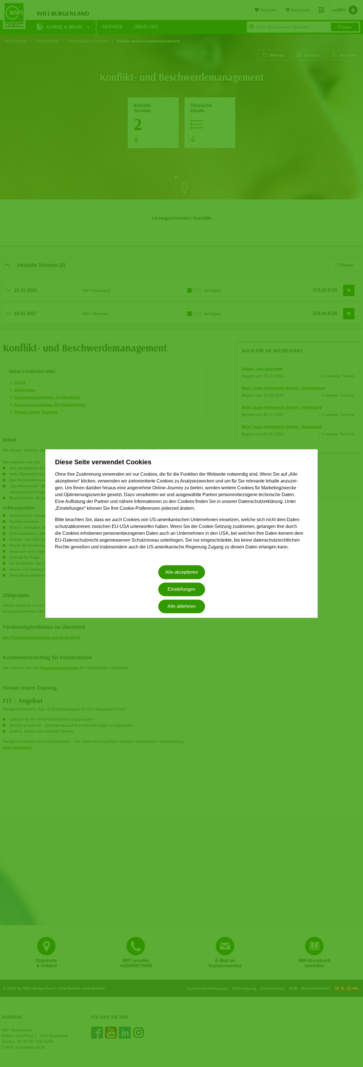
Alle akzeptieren (181, 572)
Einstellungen (181, 589)
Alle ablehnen (182, 606)
